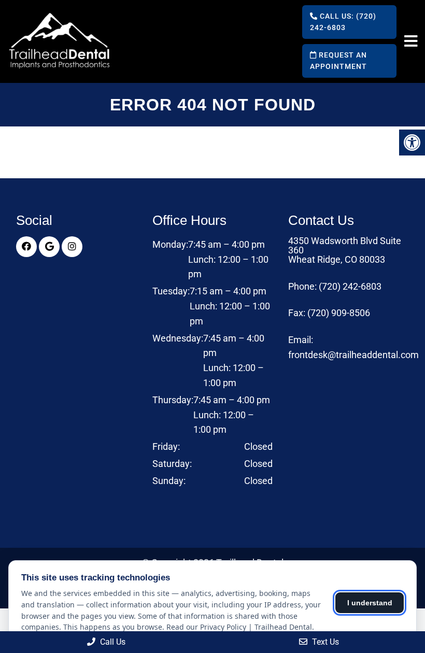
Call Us (111, 642)
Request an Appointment (338, 60)
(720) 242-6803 (350, 286)
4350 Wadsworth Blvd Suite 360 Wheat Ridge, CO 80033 (344, 250)
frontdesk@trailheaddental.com (353, 355)
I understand (369, 603)
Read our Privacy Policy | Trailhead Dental (239, 627)
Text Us (324, 642)
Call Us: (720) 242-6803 (343, 22)
